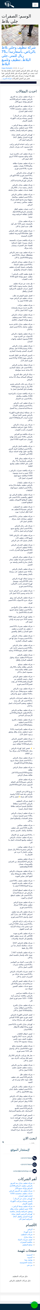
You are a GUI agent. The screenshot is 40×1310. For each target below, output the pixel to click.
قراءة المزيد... (7, 78)
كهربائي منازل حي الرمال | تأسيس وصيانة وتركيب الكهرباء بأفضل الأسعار (21, 118)
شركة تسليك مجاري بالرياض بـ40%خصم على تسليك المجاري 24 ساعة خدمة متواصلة (20, 367)
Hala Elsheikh (7, 68)
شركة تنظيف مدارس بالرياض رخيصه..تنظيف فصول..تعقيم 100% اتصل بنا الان (21, 1067)
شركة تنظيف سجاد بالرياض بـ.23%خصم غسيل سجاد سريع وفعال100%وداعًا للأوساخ (21, 760)
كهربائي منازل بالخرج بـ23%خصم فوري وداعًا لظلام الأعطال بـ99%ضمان (20, 1026)
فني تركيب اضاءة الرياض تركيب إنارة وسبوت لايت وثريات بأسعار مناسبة (20, 146)
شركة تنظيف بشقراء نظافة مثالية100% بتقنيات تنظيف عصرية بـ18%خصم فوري (22, 165)
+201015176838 (26, 1158)
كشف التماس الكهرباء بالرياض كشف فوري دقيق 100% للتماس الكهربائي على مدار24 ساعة (20, 1017)
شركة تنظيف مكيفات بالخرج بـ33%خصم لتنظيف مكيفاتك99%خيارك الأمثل (22, 722)
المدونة (29, 1257)
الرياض (30, 1229)
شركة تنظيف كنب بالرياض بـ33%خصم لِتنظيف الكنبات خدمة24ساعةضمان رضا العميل (21, 405)
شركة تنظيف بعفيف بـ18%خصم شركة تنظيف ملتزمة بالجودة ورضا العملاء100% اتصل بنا (21, 883)
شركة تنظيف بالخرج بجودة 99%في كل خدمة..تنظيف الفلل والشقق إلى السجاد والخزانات (21, 936)
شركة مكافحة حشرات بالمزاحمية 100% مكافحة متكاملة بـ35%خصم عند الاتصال (20, 396)
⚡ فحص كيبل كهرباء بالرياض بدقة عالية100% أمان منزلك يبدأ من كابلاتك (20, 750)
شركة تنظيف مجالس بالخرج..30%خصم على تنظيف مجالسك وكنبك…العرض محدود (21, 827)
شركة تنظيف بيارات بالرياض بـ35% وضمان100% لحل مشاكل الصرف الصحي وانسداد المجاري (20, 348)
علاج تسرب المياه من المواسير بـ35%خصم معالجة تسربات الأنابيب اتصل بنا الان (21, 964)
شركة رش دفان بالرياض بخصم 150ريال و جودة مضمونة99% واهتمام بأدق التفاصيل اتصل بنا (21, 386)
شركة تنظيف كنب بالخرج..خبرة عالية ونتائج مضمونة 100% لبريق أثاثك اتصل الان (20, 156)
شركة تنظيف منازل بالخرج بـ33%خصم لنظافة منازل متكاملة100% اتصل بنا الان (22, 1007)
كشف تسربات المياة (25, 1239)
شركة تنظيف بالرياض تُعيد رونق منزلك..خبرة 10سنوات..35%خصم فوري (20, 600)
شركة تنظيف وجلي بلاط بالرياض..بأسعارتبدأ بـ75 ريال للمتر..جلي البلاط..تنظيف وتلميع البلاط (19, 55)
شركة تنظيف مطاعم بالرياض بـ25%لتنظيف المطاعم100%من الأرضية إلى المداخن (20, 712)
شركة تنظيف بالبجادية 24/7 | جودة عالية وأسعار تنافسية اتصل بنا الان (20, 955)
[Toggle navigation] (35, 5)
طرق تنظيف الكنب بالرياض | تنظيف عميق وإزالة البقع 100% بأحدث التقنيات (21, 276)
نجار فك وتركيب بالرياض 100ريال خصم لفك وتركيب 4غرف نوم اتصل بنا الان (20, 1058)
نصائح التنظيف (27, 1245)
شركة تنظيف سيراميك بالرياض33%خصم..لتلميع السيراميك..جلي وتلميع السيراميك (20, 1108)
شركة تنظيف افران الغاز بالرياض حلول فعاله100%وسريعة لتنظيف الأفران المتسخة (20, 233)
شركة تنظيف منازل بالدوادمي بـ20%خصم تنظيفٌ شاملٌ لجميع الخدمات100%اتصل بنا (21, 609)
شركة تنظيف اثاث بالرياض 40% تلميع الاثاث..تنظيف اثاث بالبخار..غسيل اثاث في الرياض (20, 538)
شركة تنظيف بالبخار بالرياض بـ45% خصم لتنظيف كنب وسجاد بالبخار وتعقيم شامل (20, 571)
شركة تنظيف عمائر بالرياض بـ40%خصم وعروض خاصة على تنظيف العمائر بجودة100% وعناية (20, 647)
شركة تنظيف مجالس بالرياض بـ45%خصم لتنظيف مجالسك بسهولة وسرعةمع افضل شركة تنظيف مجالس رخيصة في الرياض (21, 199)
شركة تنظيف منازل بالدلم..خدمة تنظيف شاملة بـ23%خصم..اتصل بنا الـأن (20, 326)
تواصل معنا (28, 1260)
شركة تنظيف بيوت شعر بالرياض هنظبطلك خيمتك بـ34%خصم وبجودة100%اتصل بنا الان (20, 255)
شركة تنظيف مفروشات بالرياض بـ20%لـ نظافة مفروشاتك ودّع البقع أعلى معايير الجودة (20, 873)
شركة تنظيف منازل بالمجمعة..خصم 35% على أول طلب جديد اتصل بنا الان (21, 223)
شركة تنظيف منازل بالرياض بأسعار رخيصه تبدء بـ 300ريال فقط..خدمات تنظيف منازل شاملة (20, 187)
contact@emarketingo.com (22, 1171)
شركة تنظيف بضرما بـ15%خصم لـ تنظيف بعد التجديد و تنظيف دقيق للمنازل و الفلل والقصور (21, 628)
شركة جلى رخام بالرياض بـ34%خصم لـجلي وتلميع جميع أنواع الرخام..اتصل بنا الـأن (21, 528)
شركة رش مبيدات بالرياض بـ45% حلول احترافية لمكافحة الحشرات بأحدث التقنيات (21, 427)
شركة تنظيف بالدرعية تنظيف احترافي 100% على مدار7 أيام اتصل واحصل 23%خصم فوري (21, 914)
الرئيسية (29, 1255)
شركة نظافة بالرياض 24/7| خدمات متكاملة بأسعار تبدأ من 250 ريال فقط (21, 945)
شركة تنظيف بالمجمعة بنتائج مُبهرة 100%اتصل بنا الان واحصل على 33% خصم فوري (20, 1048)
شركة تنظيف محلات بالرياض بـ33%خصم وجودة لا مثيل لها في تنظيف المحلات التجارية (20, 638)
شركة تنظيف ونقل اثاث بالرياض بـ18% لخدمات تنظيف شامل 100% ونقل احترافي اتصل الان (21, 1098)
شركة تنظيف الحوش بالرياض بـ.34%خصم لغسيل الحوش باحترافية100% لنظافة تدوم (22, 741)
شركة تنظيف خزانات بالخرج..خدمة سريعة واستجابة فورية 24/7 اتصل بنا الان (21, 307)
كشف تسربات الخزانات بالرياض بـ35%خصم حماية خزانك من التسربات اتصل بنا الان (21, 974)
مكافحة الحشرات (26, 1242)
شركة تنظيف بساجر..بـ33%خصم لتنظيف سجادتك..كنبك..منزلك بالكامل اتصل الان (20, 518)
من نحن (29, 1265)
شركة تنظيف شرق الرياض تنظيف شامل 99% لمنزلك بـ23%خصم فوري (22, 904)
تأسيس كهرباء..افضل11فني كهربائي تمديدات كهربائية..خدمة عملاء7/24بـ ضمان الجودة (21, 1117)
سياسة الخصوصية (26, 1262)
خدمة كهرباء (28, 1232)
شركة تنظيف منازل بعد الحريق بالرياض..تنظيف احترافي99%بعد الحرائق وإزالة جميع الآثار (21, 99)
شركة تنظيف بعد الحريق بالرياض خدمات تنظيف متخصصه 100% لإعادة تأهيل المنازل (20, 108)
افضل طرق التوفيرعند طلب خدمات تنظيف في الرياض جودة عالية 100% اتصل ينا (21, 298)
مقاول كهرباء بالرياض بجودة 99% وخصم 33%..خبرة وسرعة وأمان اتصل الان (20, 619)
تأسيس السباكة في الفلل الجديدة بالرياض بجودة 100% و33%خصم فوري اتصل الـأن (20, 358)
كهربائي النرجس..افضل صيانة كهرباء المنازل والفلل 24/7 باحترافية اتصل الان (22, 137)
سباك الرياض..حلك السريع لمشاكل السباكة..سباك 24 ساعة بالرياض (20, 377)
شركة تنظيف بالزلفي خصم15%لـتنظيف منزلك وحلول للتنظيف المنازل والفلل (21, 657)
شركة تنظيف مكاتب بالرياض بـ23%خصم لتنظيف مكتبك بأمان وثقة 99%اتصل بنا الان (20, 1089)
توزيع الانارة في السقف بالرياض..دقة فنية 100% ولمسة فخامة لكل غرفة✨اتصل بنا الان (21, 794)
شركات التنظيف (26, 1234)
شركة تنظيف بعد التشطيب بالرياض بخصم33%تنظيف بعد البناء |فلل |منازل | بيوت (21, 509)
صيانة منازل (28, 1237)
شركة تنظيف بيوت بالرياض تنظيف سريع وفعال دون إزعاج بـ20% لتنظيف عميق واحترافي (21, 691)
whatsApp (34, 1303)
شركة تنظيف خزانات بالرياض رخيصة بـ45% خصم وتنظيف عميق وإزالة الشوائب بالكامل (22, 317)
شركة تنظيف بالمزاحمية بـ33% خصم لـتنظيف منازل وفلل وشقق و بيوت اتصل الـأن (20, 731)
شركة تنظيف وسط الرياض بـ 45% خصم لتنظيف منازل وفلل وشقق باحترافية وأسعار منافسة (21, 127)
